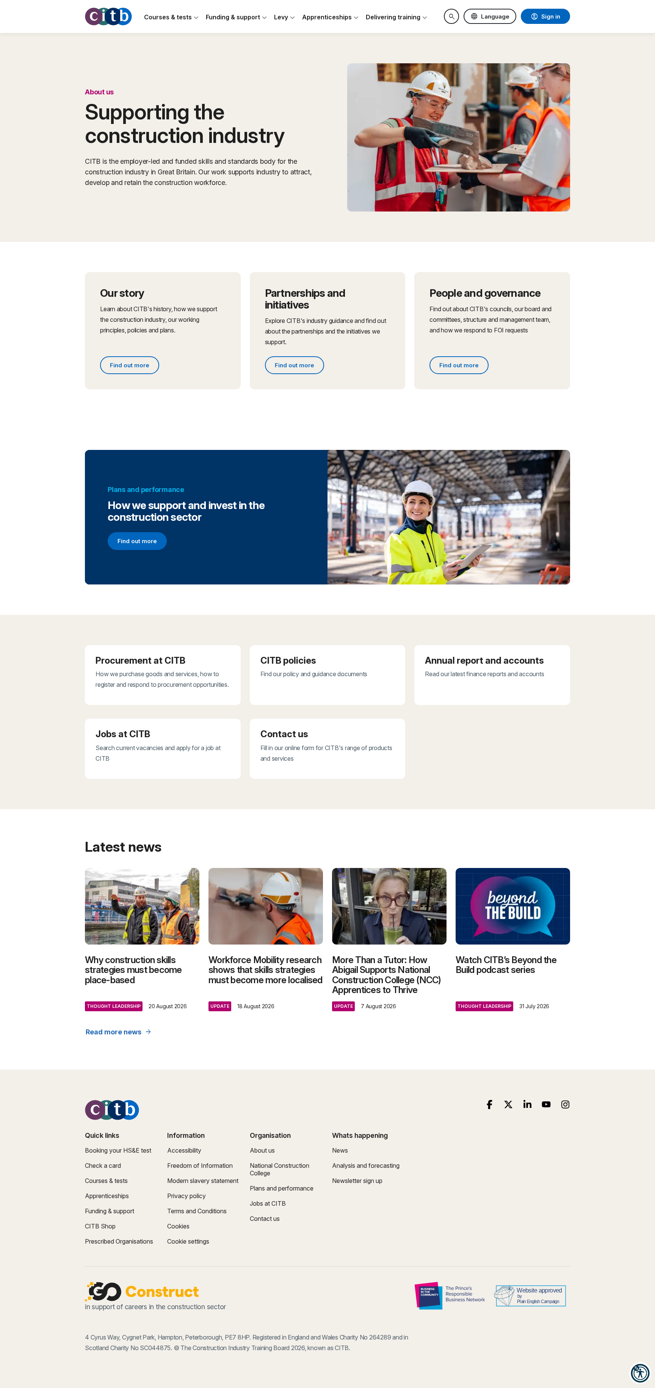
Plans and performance (281, 1188)
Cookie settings (188, 1241)
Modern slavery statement (202, 1180)
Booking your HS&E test (118, 1150)
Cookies (178, 1226)
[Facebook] (489, 1104)
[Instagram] (565, 1104)
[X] (508, 1104)
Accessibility (184, 1150)
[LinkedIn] (527, 1104)
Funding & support (109, 1211)
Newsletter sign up (357, 1180)
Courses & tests (106, 1180)
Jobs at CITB (268, 1203)
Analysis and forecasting (366, 1165)
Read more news (119, 1032)
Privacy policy (186, 1196)
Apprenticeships (107, 1196)
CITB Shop (100, 1226)
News (340, 1150)
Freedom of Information (200, 1165)
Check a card (103, 1165)
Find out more (134, 366)
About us (262, 1150)
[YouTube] (546, 1104)
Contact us (265, 1218)
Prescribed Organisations (119, 1241)
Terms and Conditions (197, 1211)
